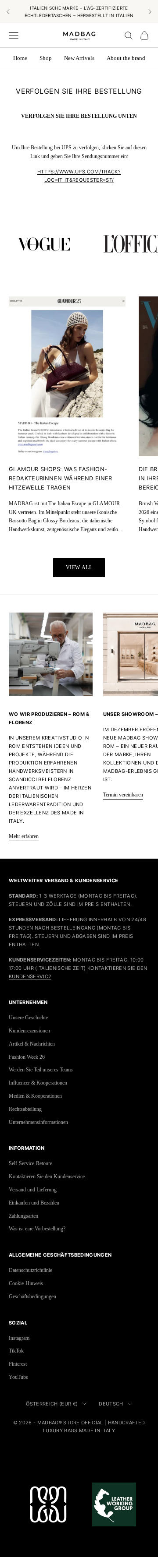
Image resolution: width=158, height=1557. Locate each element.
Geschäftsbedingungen (32, 1296)
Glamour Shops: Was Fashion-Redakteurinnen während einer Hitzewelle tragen (60, 478)
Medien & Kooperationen (35, 1096)
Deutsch (111, 1404)
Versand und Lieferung (33, 1190)
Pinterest (18, 1364)
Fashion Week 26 (27, 1057)
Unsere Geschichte (28, 1018)
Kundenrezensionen (29, 1031)
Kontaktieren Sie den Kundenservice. (47, 1176)
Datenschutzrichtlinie (30, 1270)
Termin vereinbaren (123, 795)
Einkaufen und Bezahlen (34, 1203)
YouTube (18, 1377)
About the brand (126, 58)
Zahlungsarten (23, 1216)
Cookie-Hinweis (26, 1283)
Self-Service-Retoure (30, 1163)
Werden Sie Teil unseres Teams (41, 1070)
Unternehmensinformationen (38, 1122)
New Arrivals (79, 58)
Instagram (19, 1338)
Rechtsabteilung (25, 1109)
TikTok (16, 1351)
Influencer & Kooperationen (38, 1083)
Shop (46, 58)
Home (20, 58)
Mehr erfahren (24, 836)
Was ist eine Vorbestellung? (37, 1229)
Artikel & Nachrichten (32, 1044)
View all (79, 567)
